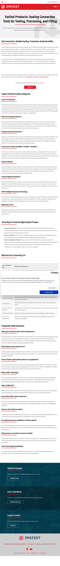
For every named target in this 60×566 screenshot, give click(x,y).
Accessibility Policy (34, 553)
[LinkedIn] (27, 549)
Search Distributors (15, 502)
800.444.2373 (55, 2)
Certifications (38, 544)
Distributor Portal (8, 544)
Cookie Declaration (42, 553)
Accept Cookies (49, 292)
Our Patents (31, 544)
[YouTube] (31, 549)
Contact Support (14, 478)
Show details (52, 288)
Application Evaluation (20, 544)
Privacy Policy (48, 282)
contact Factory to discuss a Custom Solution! (37, 77)
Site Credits (23, 553)
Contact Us (30, 87)
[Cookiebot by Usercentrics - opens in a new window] (52, 273)
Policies (28, 553)
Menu (55, 6)
